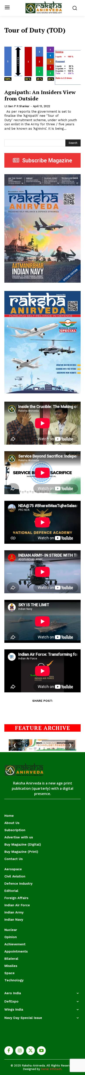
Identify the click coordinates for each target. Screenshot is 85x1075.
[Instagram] (19, 1050)
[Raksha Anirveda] (43, 7)
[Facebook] (8, 1050)
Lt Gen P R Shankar (16, 106)
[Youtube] (41, 1050)
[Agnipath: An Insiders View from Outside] (42, 65)
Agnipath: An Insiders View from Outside (40, 95)
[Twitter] (30, 1050)
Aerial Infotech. (51, 1069)
